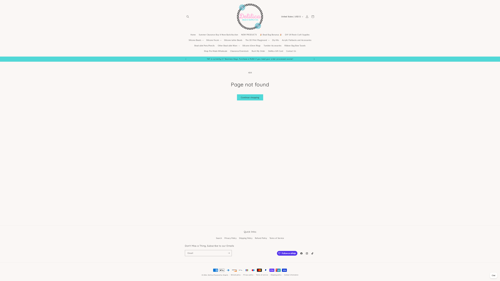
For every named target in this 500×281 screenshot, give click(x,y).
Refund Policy (261, 238)
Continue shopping (250, 97)
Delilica (210, 275)
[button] (188, 17)
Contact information (291, 275)
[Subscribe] (229, 253)
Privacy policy (248, 275)
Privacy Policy (230, 238)
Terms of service (262, 275)
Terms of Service (277, 238)
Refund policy (236, 275)
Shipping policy (276, 275)
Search (219, 238)
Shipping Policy (245, 238)
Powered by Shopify (221, 275)
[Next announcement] (314, 59)
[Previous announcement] (186, 59)
